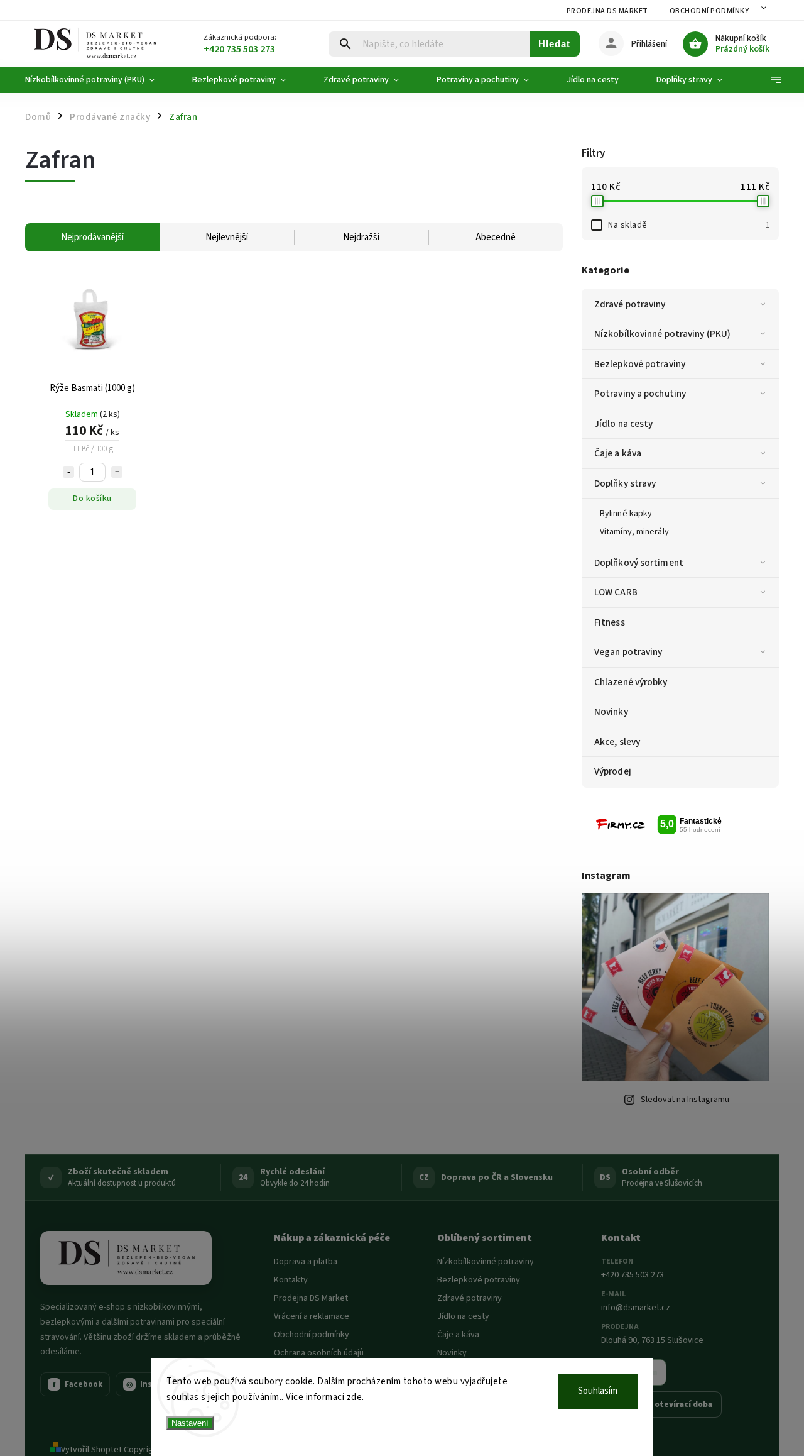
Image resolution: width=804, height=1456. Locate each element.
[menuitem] (99, 80)
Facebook (78, 1384)
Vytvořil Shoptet (91, 1449)
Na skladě (688, 225)
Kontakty (291, 1280)
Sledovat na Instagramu (685, 1099)
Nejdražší (361, 237)
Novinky (611, 712)
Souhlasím (597, 1391)
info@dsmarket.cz (635, 1307)
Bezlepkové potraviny (639, 364)
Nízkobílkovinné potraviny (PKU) (662, 334)
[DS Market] (126, 1258)
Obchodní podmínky (709, 11)
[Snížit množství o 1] (68, 472)
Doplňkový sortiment (638, 563)
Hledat (554, 43)
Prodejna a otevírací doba (661, 1404)
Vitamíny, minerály (634, 532)
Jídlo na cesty (623, 424)
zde (354, 1397)
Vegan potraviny (628, 652)
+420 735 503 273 (632, 1275)
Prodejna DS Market (607, 11)
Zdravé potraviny (630, 304)
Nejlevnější (226, 237)
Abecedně (495, 237)
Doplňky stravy (625, 483)
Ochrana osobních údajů (319, 1353)
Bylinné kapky (626, 513)
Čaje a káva (617, 453)
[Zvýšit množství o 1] (116, 472)
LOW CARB (616, 592)
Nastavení (190, 1423)
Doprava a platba (305, 1261)
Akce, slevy (617, 742)
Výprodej (612, 771)
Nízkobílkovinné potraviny (485, 1261)
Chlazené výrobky (631, 682)
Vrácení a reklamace (311, 1316)
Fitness (609, 622)
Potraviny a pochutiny (640, 393)
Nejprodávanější (92, 237)
